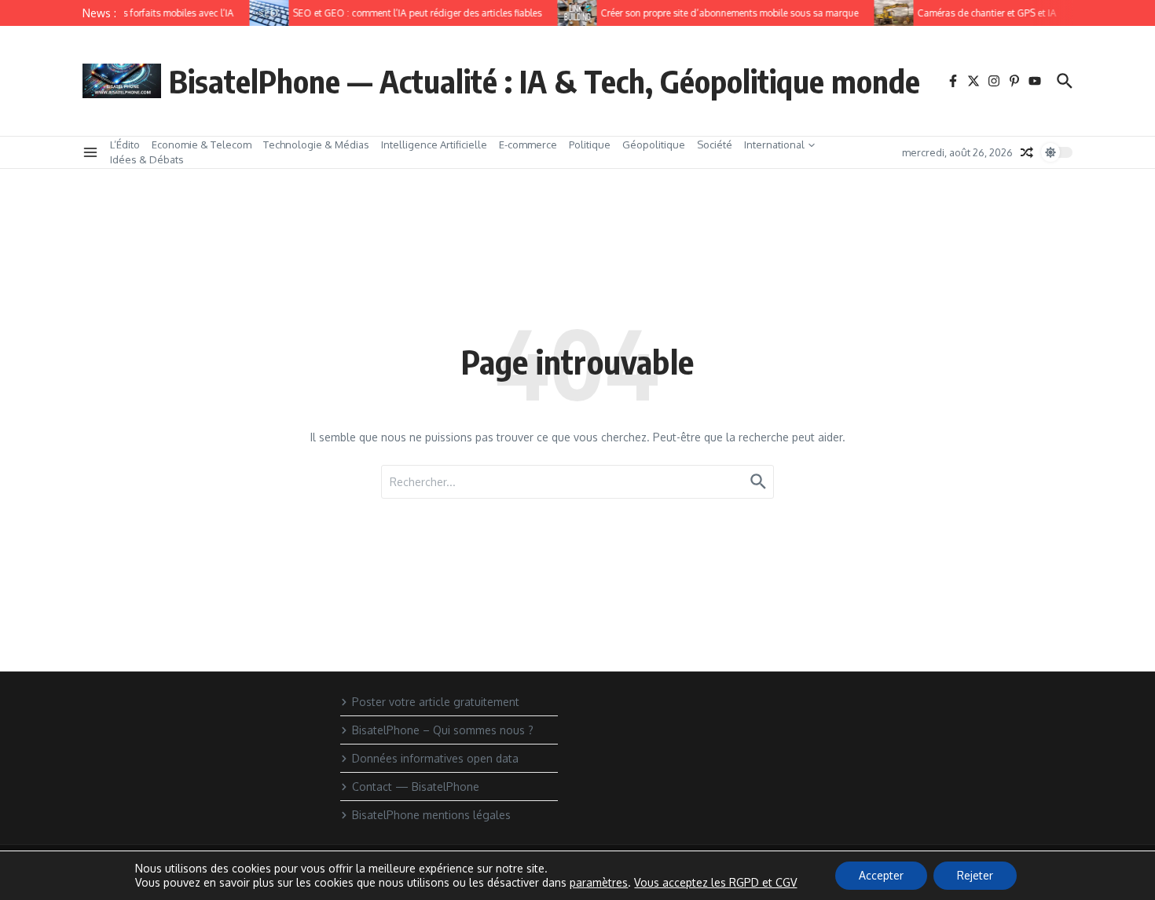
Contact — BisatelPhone (415, 786)
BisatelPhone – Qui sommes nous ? (443, 730)
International (774, 144)
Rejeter (975, 875)
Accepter (881, 875)
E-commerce (528, 144)
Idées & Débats (147, 159)
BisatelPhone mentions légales (431, 814)
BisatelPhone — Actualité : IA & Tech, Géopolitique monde (544, 81)
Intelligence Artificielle (434, 144)
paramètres (599, 882)
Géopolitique (653, 144)
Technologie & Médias (316, 144)
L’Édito (125, 144)
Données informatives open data (435, 758)
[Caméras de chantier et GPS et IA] (888, 13)
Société (714, 144)
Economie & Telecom (201, 144)
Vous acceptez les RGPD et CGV (715, 882)
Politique (589, 144)
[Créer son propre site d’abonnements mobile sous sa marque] (572, 13)
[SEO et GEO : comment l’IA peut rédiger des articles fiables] (264, 13)
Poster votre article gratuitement (435, 701)
